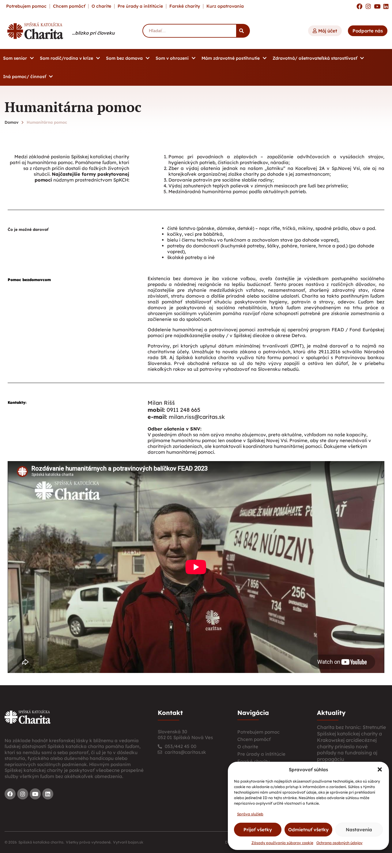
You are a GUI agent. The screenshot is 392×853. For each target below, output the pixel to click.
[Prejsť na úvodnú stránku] (28, 717)
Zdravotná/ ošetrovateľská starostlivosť (315, 58)
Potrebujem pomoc (26, 6)
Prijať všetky (257, 829)
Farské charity (184, 6)
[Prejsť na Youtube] (377, 6)
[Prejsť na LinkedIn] (386, 6)
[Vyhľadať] (243, 31)
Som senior (15, 58)
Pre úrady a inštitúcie (140, 6)
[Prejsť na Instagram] (368, 6)
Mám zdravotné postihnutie (231, 58)
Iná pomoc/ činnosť (24, 76)
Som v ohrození (172, 58)
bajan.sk (135, 842)
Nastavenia (359, 829)
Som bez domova (124, 58)
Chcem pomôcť (69, 6)
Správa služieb (250, 814)
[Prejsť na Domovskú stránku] (35, 31)
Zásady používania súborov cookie (282, 842)
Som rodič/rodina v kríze (66, 58)
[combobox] (189, 31)
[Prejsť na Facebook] (359, 6)
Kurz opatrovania (225, 6)
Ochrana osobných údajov (339, 842)
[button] (380, 769)
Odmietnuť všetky (308, 829)
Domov (11, 122)
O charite (101, 6)
